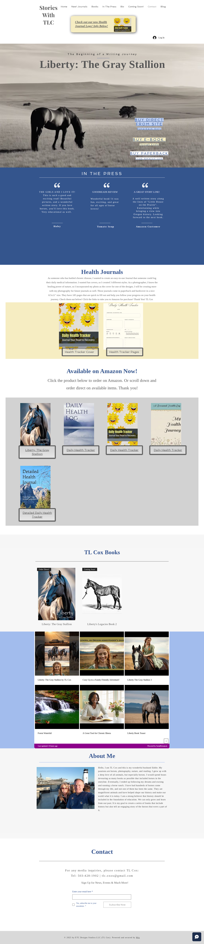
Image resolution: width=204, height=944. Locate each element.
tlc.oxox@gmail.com (117, 875)
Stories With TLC (48, 15)
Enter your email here (82, 891)
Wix (138, 938)
